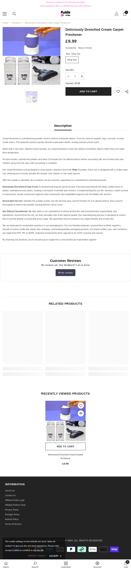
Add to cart (88, 91)
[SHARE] (125, 92)
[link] (118, 91)
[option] (31, 56)
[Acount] (117, 14)
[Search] (14, 14)
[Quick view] (81, 413)
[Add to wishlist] (81, 405)
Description (63, 125)
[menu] (5, 14)
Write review (65, 272)
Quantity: (70, 70)
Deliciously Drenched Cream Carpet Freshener (65, 456)
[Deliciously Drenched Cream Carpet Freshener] (65, 421)
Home (5, 23)
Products (16, 23)
